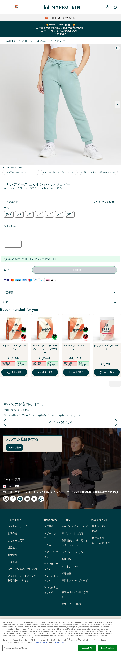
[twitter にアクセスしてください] (34, 499)
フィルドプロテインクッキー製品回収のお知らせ (23, 578)
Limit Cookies (107, 648)
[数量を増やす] (18, 243)
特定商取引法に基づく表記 (75, 594)
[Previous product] (112, 384)
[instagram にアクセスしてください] (6, 499)
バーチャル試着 (105, 202)
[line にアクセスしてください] (20, 499)
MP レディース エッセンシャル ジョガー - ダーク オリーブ (37, 41)
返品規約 (12, 547)
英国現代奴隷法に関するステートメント (75, 542)
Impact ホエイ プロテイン (14, 347)
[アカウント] (107, 7)
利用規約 (66, 559)
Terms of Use (58, 642)
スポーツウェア (51, 535)
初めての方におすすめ (51, 590)
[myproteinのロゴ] (62, 7)
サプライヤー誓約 (71, 604)
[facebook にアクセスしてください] (13, 499)
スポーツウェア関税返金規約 (23, 569)
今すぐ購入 (17, 372)
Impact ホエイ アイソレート (76, 347)
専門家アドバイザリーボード (75, 582)
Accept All (87, 648)
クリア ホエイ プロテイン (106, 347)
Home (6, 41)
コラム (47, 545)
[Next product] (118, 384)
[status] (13, 243)
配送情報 (12, 554)
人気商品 (49, 526)
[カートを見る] (115, 7)
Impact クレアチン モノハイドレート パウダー (45, 349)
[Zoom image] (117, 48)
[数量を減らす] (7, 243)
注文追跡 (12, 561)
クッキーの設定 (12, 479)
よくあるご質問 (16, 540)
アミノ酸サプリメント (51, 566)
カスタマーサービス (18, 526)
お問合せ (12, 533)
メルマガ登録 (14, 447)
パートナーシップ (71, 566)
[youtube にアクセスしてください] (27, 499)
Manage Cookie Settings (15, 648)
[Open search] (16, 7)
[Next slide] (120, 352)
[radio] (9, 214)
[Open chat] (41, 499)
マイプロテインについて (75, 526)
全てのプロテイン (51, 554)
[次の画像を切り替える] (117, 104)
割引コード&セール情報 (102, 528)
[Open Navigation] (5, 7)
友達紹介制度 (102, 540)
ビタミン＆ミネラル (51, 578)
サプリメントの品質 (72, 533)
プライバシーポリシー (73, 552)
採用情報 (66, 573)
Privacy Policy (42, 642)
